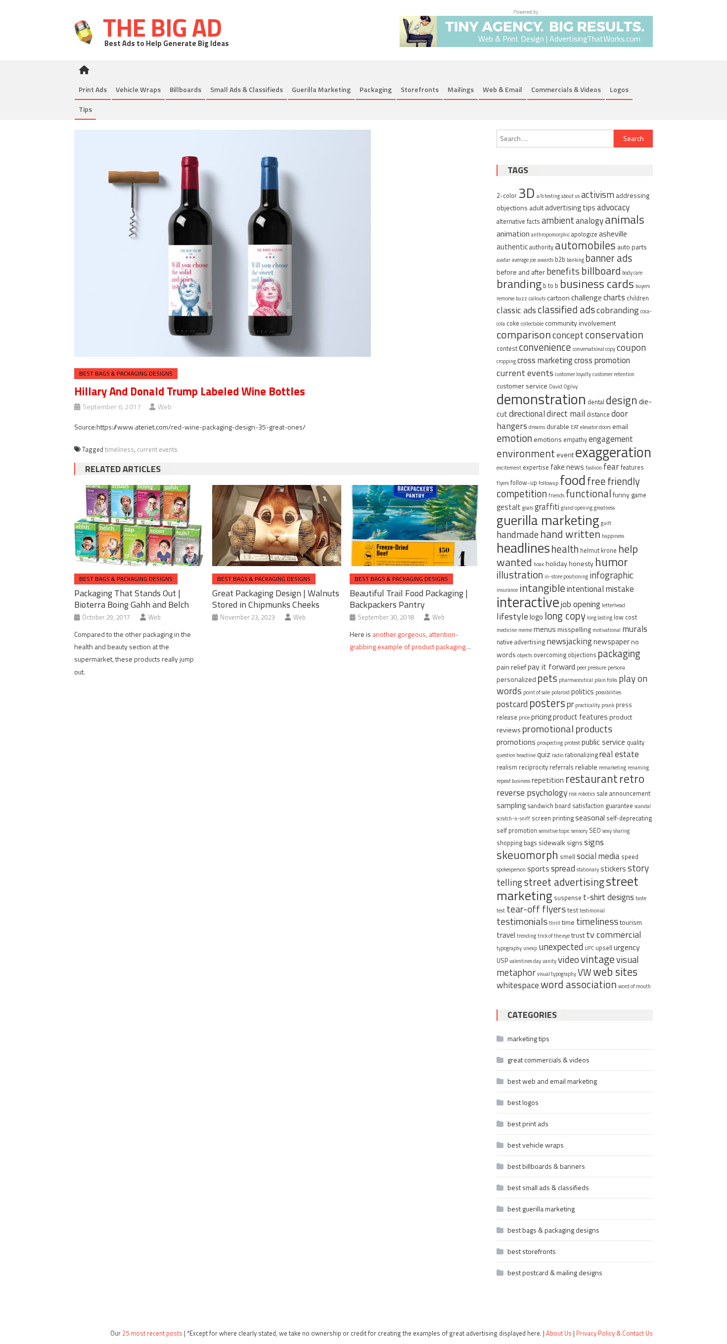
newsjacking (569, 641)
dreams (537, 427)
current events (157, 449)
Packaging (376, 89)
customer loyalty (573, 374)
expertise (536, 467)
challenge (586, 297)
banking (575, 260)
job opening (580, 604)
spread (563, 868)
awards (545, 260)
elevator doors (595, 427)
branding (519, 283)
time (568, 922)
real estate (619, 754)
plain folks (605, 680)
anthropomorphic (550, 235)
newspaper (611, 641)
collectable (532, 324)
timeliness (119, 449)
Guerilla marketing (321, 89)
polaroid (560, 692)
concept (568, 335)
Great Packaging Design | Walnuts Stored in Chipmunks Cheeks (275, 598)
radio (557, 755)
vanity (549, 961)
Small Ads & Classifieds (246, 89)
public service (603, 742)
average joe (524, 260)
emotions (548, 439)
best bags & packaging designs (126, 373)
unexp (530, 948)
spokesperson (511, 869)
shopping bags (517, 843)
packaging (619, 653)
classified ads (566, 309)
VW (584, 972)
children (638, 298)
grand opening (576, 508)
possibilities (608, 692)
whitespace (518, 985)
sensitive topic (554, 831)
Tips (85, 109)
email (620, 426)
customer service (522, 386)
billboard (601, 270)
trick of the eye (554, 936)
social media (598, 856)
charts (614, 297)
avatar (503, 260)
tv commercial (613, 934)
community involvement (580, 323)
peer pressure (591, 668)
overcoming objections (565, 655)
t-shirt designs (608, 897)
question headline (516, 755)
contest (507, 348)
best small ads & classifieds (548, 1187)
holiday (556, 563)
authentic (512, 246)
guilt (606, 523)
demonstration (541, 399)
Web (165, 406)
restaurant (591, 778)
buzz (521, 298)
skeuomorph (527, 855)
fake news (567, 467)
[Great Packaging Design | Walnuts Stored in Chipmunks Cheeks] (277, 525)
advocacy (613, 207)
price (524, 717)
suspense (568, 898)
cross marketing (545, 360)
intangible (542, 587)
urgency (627, 947)
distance (598, 414)
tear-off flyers (536, 909)
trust (578, 935)
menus (545, 629)
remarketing (612, 767)
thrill (554, 923)
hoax (539, 564)
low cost (625, 617)
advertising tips (570, 207)
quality (635, 742)
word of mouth (634, 986)
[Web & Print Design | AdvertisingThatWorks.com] (526, 27)
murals (634, 628)
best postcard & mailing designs (554, 1272)
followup (548, 483)
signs (594, 842)
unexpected (561, 947)
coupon (631, 347)
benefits (563, 271)
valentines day (525, 961)
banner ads (609, 258)
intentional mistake (600, 588)
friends (556, 495)
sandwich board (549, 806)
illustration (520, 574)
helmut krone (598, 550)
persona (616, 668)
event (565, 454)
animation (513, 234)
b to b (550, 285)
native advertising (521, 642)
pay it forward (551, 666)
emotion (514, 438)
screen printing (553, 818)
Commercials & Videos (566, 89)
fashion (594, 468)
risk (573, 794)
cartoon (558, 297)
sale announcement (623, 793)
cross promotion (602, 360)
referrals (561, 767)
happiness (613, 536)
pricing (541, 716)
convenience (545, 347)
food (573, 479)
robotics (586, 794)
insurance (507, 590)
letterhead (613, 605)
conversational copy (594, 349)
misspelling (574, 629)
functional (588, 493)
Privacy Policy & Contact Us (614, 1333)
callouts (537, 298)
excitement (509, 468)
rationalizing (581, 755)
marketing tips (528, 1038)
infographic (612, 575)
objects (524, 655)
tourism (631, 922)
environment (526, 453)
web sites (615, 971)
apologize (584, 234)
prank (607, 705)
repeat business (513, 781)
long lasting (599, 618)
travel (506, 935)
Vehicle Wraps (138, 89)
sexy (607, 831)
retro (631, 778)
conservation (614, 334)
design (621, 400)
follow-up (523, 482)
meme (525, 630)
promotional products (567, 728)
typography (509, 948)
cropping (506, 361)
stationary (588, 869)
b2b (560, 259)
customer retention (613, 374)
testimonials (522, 921)
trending (526, 936)
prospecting (550, 743)
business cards (597, 283)
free (596, 481)
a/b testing (548, 196)
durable (557, 426)
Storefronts (420, 89)
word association (579, 984)
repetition (548, 780)
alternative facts (518, 221)
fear (611, 466)
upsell (603, 948)
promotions (516, 742)
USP (502, 960)
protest (572, 743)
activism (597, 194)
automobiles (585, 245)
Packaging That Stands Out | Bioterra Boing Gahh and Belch (131, 598)
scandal (643, 806)
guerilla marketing (548, 520)
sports (538, 868)
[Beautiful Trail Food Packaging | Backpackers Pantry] (414, 525)
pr (570, 704)
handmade (518, 534)
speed (629, 857)
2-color (507, 195)
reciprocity (533, 767)
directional (527, 413)
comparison (524, 334)
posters (547, 703)
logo (536, 617)
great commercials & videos (548, 1060)
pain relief (511, 667)
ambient (558, 220)
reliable (586, 767)
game (638, 495)
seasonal (590, 817)
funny (621, 494)
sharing (621, 831)
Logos (619, 89)
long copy (565, 616)
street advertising (564, 882)
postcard (512, 704)
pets (547, 678)
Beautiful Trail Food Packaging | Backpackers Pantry (409, 598)
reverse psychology (532, 792)
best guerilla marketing (541, 1208)
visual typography (556, 974)
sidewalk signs (561, 842)
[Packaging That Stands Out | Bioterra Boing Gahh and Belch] (139, 525)
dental (596, 402)
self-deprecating (629, 818)
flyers (503, 483)
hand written (570, 534)
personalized (516, 679)
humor (611, 562)
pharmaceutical (576, 680)
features (632, 467)
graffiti (547, 506)
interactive (528, 602)
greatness (604, 508)
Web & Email (502, 89)
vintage (598, 959)
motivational (606, 630)
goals (527, 508)
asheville (613, 234)
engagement (611, 438)
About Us (559, 1333)
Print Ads (93, 89)
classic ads (516, 310)
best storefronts (531, 1251)
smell (567, 857)
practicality (587, 705)
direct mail (565, 413)
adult (536, 207)
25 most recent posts (152, 1333)
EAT (575, 427)
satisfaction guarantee (602, 806)
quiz (543, 754)
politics (582, 691)
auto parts (632, 246)
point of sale (536, 692)
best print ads (527, 1123)
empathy (575, 439)
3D (526, 192)
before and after (521, 272)
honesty (581, 563)
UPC (589, 948)
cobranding (617, 310)
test (572, 910)
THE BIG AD (160, 27)
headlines (523, 547)
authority (541, 247)
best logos (523, 1102)
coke (512, 323)
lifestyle (512, 616)
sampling (511, 805)
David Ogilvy (563, 386)
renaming (638, 767)
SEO (595, 830)
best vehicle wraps (535, 1145)
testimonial (592, 910)
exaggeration (613, 452)
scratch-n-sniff (513, 818)
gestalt (509, 507)
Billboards (185, 89)
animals (624, 219)
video (568, 959)
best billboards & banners (546, 1166)
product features (580, 716)
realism (507, 767)
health (565, 549)
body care (632, 273)
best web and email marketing (552, 1081)
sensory (579, 831)
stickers (613, 868)
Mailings (461, 89)
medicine (507, 630)
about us (570, 196)
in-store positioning (566, 576)
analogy (589, 220)
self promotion (517, 830)
